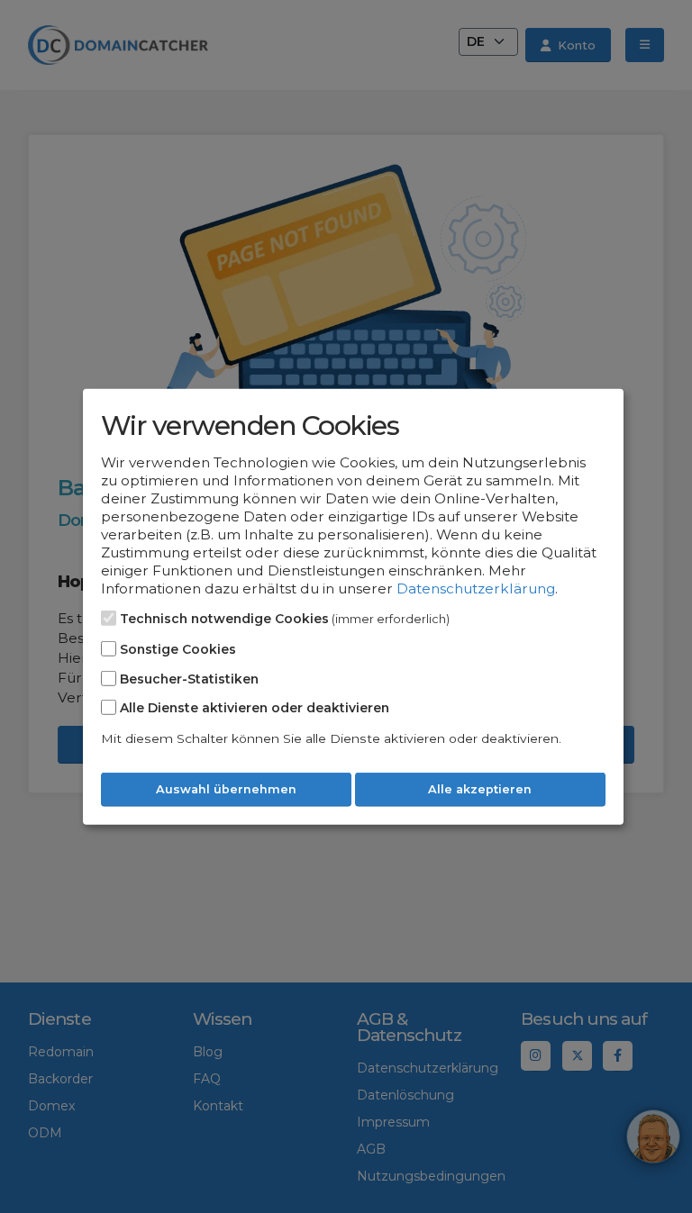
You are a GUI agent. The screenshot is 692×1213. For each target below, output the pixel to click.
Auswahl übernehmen (226, 789)
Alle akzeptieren (480, 789)
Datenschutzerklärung (475, 588)
